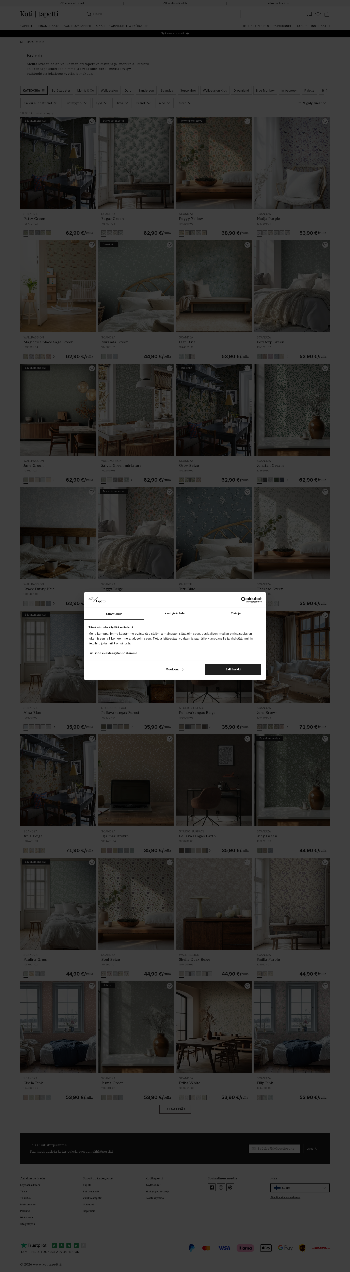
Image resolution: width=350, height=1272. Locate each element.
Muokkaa (172, 669)
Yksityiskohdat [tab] (175, 613)
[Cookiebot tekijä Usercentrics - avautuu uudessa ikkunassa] (244, 600)
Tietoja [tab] (236, 613)
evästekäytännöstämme (119, 653)
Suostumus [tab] (114, 614)
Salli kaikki (233, 669)
